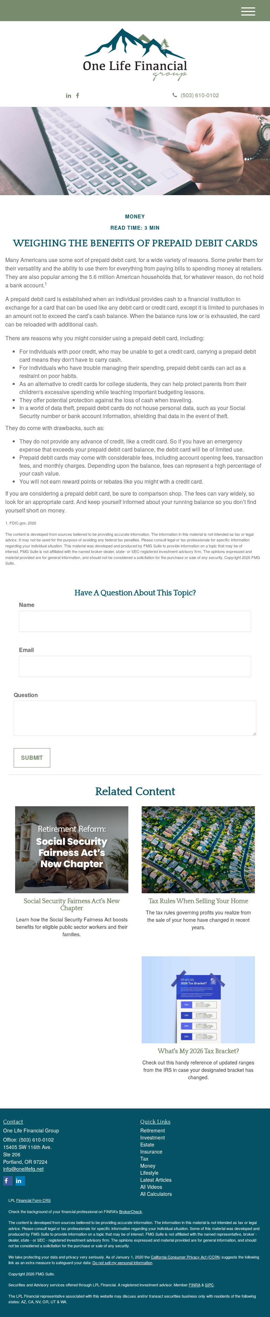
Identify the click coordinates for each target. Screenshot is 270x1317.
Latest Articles (156, 1179)
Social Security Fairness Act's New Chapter (72, 905)
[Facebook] (77, 96)
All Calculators (156, 1193)
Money (147, 1165)
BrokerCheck (130, 1211)
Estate (147, 1144)
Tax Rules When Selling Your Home (198, 901)
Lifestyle (149, 1172)
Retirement (152, 1130)
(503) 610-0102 (200, 95)
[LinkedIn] (68, 96)
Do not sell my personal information (122, 1262)
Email (26, 650)
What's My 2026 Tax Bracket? (198, 1051)
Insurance (151, 1151)
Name (26, 605)
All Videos (151, 1186)
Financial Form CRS (33, 1200)
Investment (152, 1137)
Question (26, 695)
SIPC (209, 1284)
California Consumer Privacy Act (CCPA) (185, 1257)
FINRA (194, 1284)
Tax (144, 1158)
